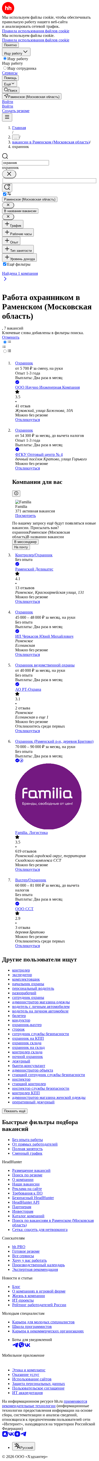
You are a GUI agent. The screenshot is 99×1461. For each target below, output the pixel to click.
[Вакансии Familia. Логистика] (54, 796)
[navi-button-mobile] (7, 117)
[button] (7, 102)
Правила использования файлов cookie (35, 40)
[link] (10, 90)
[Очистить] (9, 174)
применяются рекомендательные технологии (44, 1403)
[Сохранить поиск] (7, 187)
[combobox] (25, 162)
